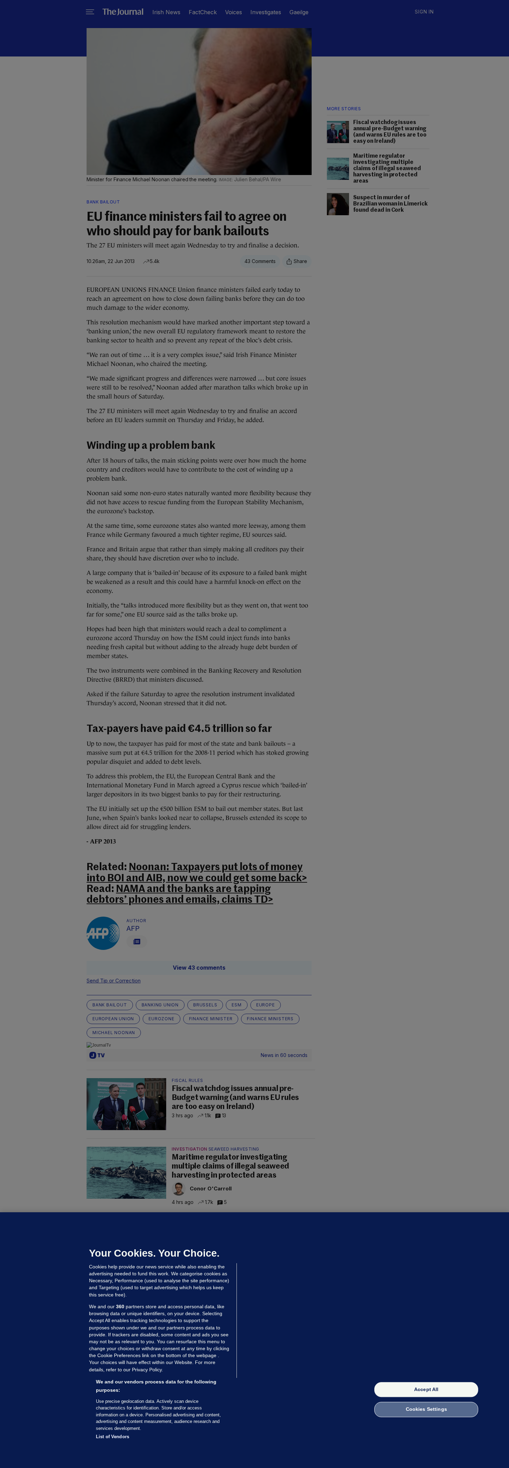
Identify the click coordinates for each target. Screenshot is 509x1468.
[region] (254, 1340)
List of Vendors (112, 1436)
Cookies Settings (426, 1409)
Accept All (426, 1389)
